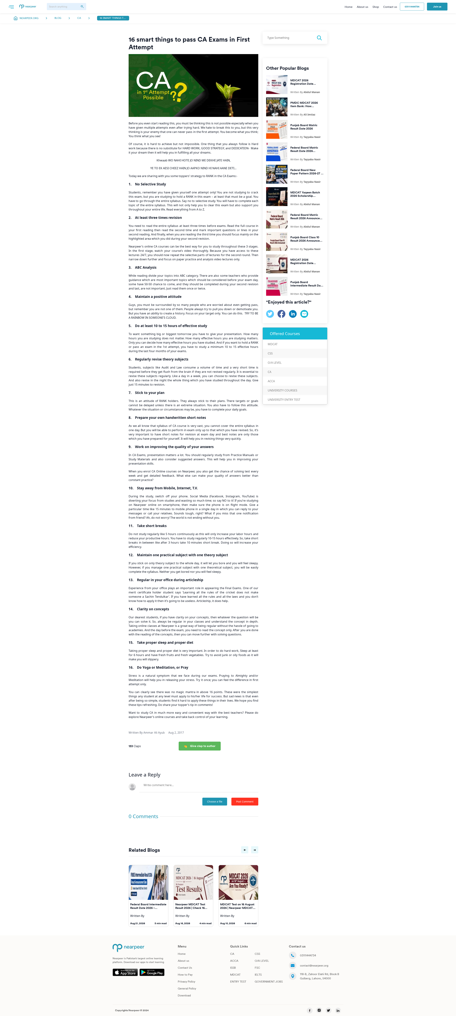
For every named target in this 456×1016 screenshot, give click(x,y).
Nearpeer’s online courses (157, 717)
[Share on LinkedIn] (293, 313)
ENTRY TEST (238, 981)
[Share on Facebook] (281, 313)
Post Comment (244, 801)
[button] (11, 6)
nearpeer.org (29, 18)
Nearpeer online (145, 505)
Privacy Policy (186, 981)
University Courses (282, 390)
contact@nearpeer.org (314, 965)
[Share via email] (304, 313)
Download (184, 995)
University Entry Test (284, 400)
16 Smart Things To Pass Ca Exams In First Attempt (113, 18)
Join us (437, 6)
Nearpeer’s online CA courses (149, 246)
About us (183, 960)
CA (269, 372)
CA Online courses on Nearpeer (173, 471)
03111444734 (412, 6)
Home (182, 954)
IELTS (258, 974)
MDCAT (273, 344)
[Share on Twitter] (270, 313)
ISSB (233, 967)
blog (58, 18)
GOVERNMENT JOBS (269, 981)
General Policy (187, 988)
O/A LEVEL (262, 960)
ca (79, 18)
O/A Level (274, 363)
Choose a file (214, 801)
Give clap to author (202, 746)
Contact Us (185, 967)
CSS (270, 353)
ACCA (271, 381)
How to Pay (185, 974)
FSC (257, 967)
